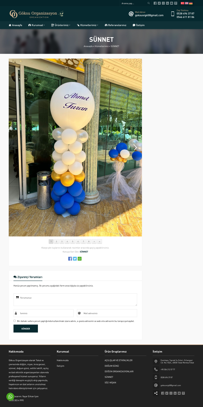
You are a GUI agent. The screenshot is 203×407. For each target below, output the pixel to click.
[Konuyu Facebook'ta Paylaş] (70, 259)
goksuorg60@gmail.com (149, 15)
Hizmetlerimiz (101, 46)
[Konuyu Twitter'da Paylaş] (75, 259)
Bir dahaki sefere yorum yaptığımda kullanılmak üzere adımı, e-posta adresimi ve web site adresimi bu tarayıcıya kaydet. (75, 321)
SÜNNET (115, 46)
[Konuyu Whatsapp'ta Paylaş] (80, 259)
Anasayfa (88, 46)
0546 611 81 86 (185, 17)
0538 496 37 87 (185, 13)
